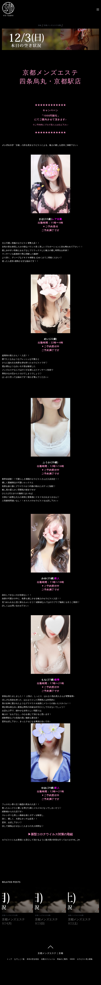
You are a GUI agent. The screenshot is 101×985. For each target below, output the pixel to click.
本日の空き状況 (33, 959)
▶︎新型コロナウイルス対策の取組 (50, 834)
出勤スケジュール (48, 959)
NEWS (72, 959)
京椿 (39, 25)
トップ (9, 959)
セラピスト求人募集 (85, 959)
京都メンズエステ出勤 (52, 25)
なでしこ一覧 (19, 959)
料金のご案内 (62, 959)
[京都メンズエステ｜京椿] (8, 14)
